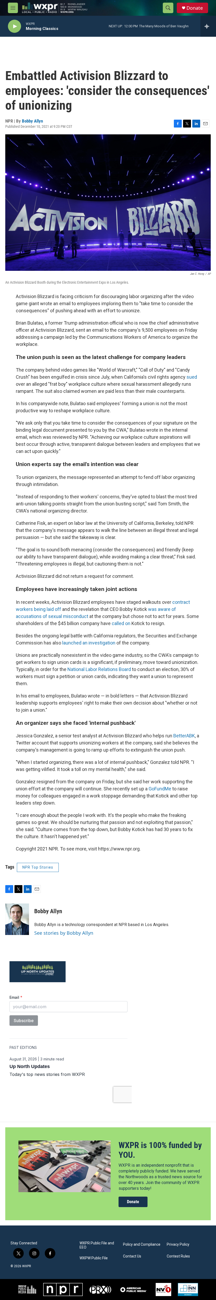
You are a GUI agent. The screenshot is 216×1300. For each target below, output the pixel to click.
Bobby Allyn (32, 121)
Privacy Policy (178, 1244)
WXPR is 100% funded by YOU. (160, 1150)
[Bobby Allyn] (17, 919)
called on (121, 623)
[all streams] (208, 26)
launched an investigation (88, 643)
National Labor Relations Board (99, 669)
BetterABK (184, 735)
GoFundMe (160, 788)
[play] (14, 26)
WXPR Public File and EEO (97, 1245)
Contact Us (132, 1256)
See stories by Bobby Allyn (63, 933)
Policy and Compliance (141, 1244)
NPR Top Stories (37, 867)
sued (191, 377)
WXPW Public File (94, 1258)
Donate (194, 8)
